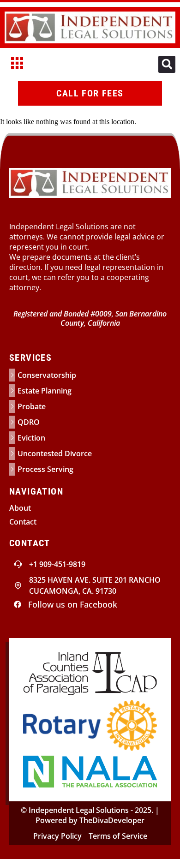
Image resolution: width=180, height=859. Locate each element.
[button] (166, 64)
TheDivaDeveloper (111, 820)
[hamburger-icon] (17, 64)
